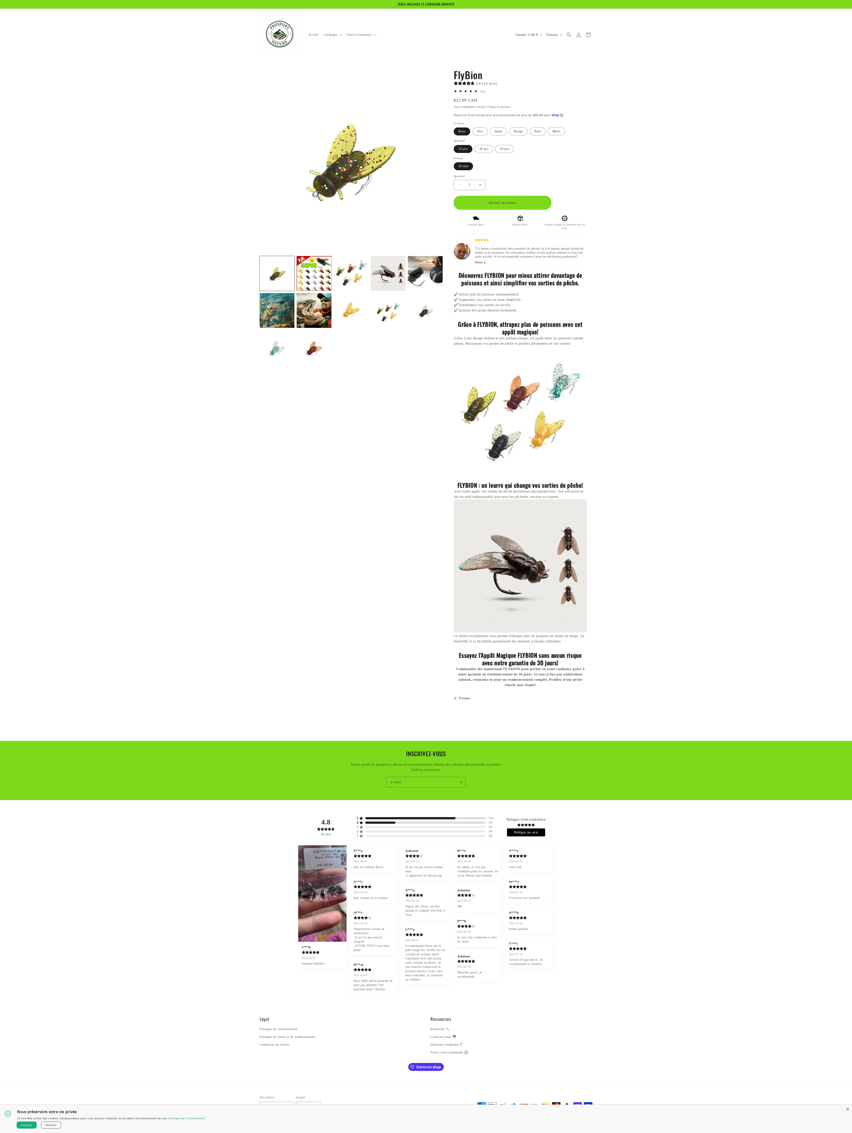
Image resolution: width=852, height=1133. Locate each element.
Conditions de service (274, 1044)
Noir (537, 131)
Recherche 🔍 (440, 1029)
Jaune (498, 131)
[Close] (847, 1109)
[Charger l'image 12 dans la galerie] (314, 347)
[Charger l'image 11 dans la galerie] (277, 347)
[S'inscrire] (461, 782)
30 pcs (484, 149)
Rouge (518, 131)
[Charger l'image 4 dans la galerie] (388, 273)
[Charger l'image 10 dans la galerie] (425, 310)
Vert (480, 131)
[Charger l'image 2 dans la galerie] (314, 273)
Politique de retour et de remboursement (287, 1037)
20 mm (463, 166)
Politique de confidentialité (278, 1029)
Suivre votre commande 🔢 (449, 1052)
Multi (556, 131)
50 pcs (504, 149)
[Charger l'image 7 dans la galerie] (314, 310)
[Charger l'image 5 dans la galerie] (425, 273)
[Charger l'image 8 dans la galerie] (351, 310)
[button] (332, 34)
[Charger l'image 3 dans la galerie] (351, 273)
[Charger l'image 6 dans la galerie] (277, 310)
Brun (461, 131)
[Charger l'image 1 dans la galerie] (277, 273)
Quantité (459, 176)
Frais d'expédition (464, 106)
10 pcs (463, 149)
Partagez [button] (465, 698)
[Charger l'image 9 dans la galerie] (388, 310)
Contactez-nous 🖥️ (443, 1037)
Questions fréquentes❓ (446, 1044)
